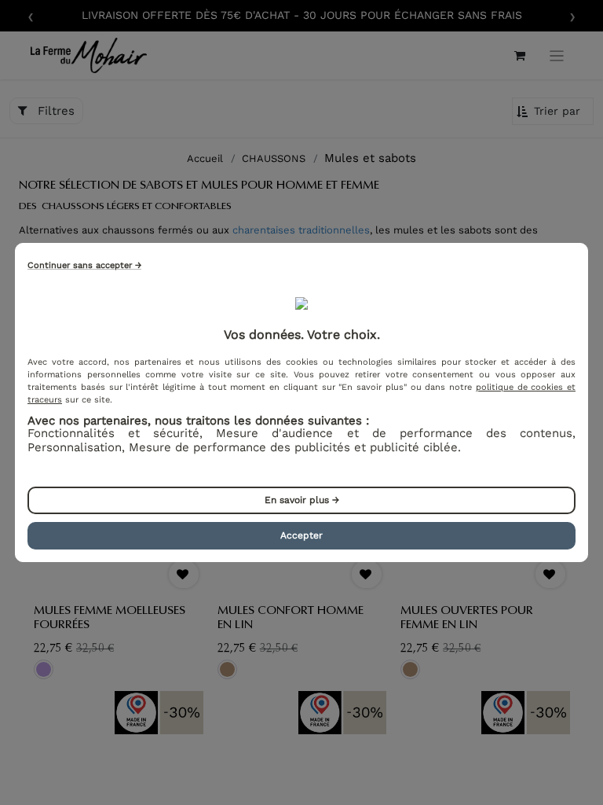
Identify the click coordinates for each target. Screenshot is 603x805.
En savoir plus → (302, 499)
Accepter (301, 535)
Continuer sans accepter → (84, 265)
